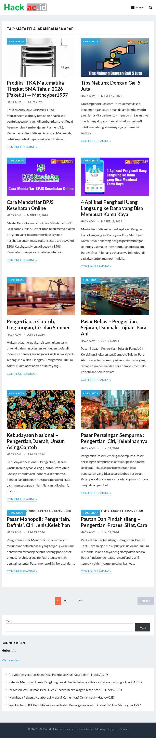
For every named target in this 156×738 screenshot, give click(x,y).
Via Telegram (11, 660)
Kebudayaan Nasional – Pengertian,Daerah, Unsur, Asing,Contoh (36, 441)
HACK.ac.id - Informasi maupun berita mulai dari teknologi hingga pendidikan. (83, 729)
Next (146, 601)
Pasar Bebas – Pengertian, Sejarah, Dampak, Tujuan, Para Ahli (113, 327)
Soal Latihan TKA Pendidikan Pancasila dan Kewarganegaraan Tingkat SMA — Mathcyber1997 (75, 705)
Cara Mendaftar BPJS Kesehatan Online (30, 205)
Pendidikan (16, 41)
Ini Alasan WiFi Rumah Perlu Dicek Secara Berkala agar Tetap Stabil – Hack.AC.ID (65, 690)
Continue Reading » (22, 147)
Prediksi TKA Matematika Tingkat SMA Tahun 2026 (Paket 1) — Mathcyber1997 (37, 89)
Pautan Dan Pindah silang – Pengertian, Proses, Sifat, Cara (114, 522)
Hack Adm (14, 102)
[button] (137, 8)
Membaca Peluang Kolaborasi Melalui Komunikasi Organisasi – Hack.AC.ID (61, 697)
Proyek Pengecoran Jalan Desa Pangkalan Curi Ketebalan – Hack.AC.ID (58, 674)
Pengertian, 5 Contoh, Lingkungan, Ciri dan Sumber (38, 324)
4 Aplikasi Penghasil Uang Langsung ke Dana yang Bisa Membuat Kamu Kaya (112, 208)
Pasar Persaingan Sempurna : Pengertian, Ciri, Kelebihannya (114, 438)
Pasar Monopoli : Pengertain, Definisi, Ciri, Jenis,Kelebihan (38, 522)
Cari (9, 621)
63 (80, 601)
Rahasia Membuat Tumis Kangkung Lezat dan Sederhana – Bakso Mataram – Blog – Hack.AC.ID (75, 682)
